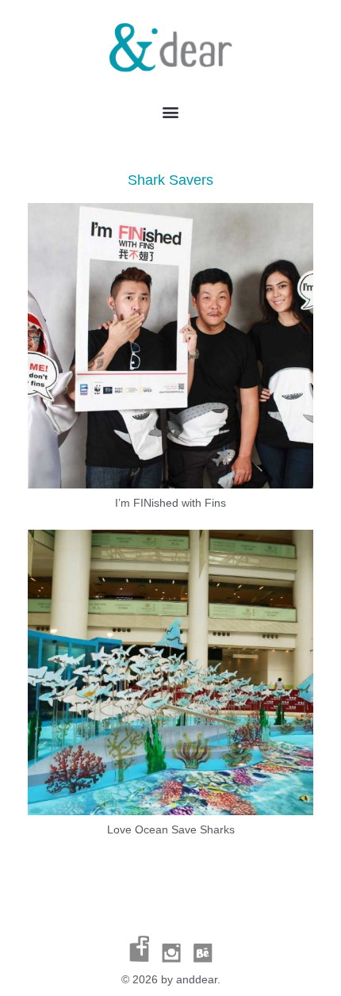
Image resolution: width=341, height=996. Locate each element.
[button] (171, 112)
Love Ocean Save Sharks (171, 829)
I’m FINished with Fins (170, 502)
